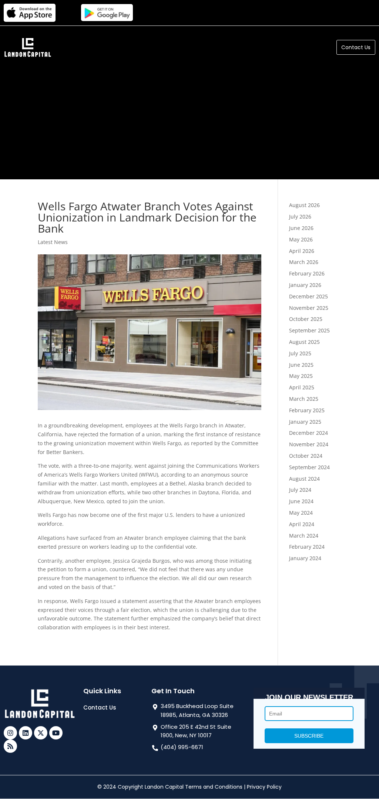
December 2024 (308, 432)
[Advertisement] (189, 116)
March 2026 (303, 261)
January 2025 (305, 421)
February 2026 (307, 273)
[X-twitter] (40, 732)
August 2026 (304, 205)
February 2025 (307, 410)
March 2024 (303, 535)
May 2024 (301, 512)
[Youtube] (56, 732)
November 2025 (308, 307)
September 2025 (309, 330)
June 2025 (301, 364)
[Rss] (10, 746)
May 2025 (301, 375)
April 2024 (301, 524)
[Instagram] (10, 732)
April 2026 (301, 250)
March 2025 (303, 398)
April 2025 (301, 387)
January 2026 (305, 284)
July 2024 (300, 489)
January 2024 (305, 558)
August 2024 (304, 478)
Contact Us (99, 707)
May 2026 (301, 239)
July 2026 (300, 216)
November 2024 (308, 444)
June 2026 (301, 227)
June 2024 (301, 501)
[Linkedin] (25, 732)
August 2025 (304, 341)
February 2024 (307, 546)
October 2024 (305, 455)
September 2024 (309, 467)
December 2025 (308, 296)
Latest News (53, 242)
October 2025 (305, 318)
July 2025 (300, 353)
